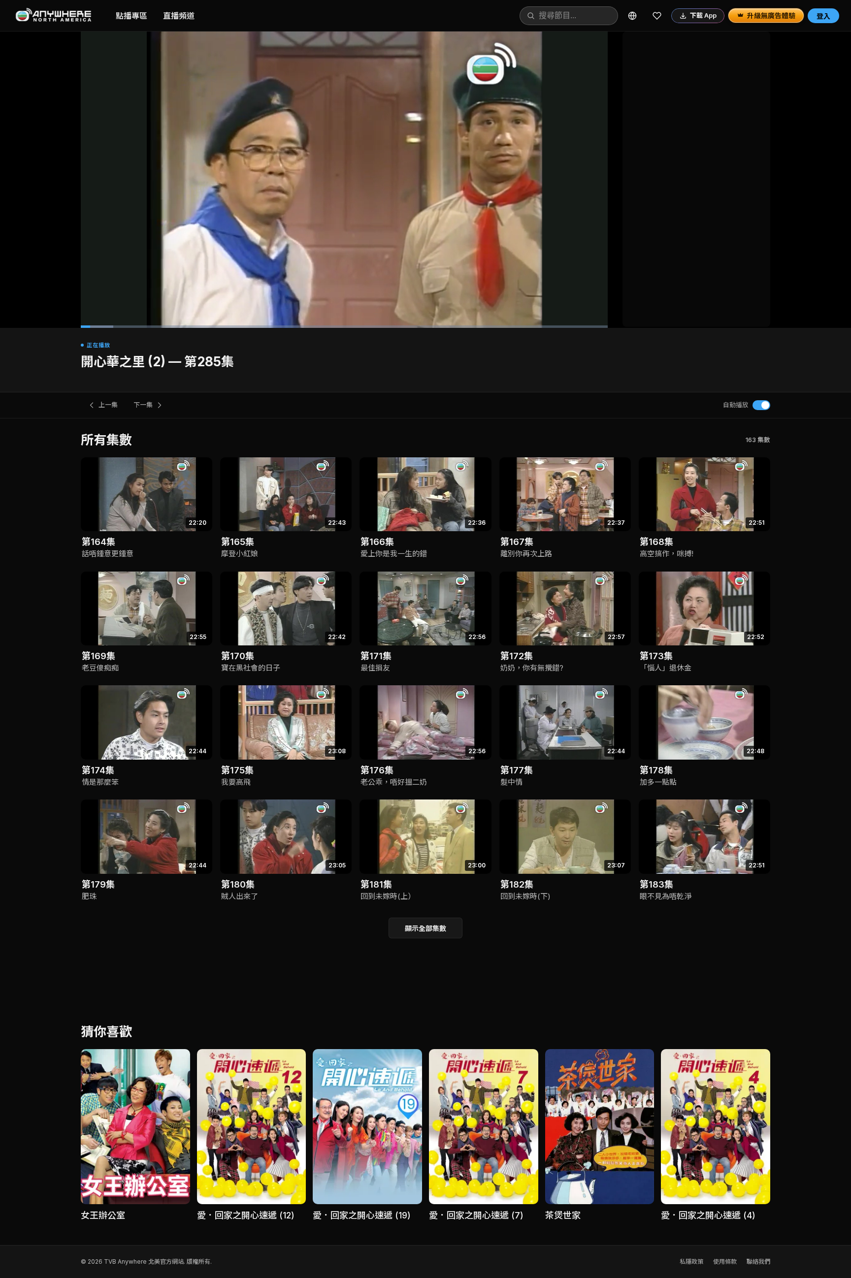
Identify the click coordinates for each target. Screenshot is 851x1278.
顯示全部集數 (425, 928)
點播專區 (131, 16)
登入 (823, 16)
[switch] (761, 405)
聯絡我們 (758, 1261)
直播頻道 (179, 16)
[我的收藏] (657, 15)
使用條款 (725, 1261)
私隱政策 (691, 1261)
